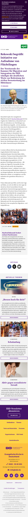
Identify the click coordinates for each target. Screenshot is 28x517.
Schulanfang (14, 342)
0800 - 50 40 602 (15, 464)
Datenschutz (5, 17)
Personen (21, 428)
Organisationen (10, 434)
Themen (18, 422)
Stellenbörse (10, 422)
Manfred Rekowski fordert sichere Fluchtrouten (11, 234)
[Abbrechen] (26, 2)
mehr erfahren (14, 317)
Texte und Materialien (10, 428)
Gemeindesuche (14, 440)
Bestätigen (15, 23)
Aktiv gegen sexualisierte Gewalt (14, 383)
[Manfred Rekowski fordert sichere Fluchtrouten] (14, 216)
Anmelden (15, 415)
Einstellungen (15, 31)
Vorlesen (5, 86)
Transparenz (21, 488)
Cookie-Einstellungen (9, 488)
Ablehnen (14, 27)
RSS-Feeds (20, 434)
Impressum (9, 482)
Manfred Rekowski (17, 119)
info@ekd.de (15, 470)
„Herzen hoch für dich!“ (14, 299)
